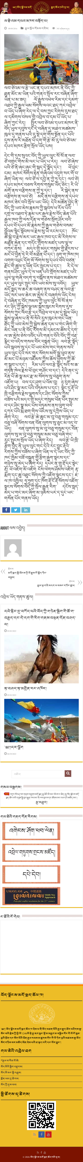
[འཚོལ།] (68, 773)
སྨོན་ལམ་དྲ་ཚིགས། (10, 1078)
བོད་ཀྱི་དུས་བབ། (9, 1084)
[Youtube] (48, 1134)
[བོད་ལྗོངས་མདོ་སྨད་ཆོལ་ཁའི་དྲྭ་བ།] (41, 8)
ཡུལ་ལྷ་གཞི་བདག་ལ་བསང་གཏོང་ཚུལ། (56, 584)
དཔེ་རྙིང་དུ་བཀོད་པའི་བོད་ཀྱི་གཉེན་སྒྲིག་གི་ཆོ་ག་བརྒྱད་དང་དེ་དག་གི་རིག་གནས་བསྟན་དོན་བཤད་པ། (40, 618)
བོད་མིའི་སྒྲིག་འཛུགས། (12, 1066)
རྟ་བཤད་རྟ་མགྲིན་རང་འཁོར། (25, 688)
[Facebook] (41, 1134)
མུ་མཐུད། (41, 802)
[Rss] (34, 1134)
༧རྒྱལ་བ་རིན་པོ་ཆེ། (10, 1060)
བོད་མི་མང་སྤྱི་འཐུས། (11, 1072)
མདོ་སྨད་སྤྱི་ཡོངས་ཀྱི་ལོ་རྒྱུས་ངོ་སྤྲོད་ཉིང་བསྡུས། (27, 573)
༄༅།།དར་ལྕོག (13, 747)
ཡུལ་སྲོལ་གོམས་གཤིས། (37, 28)
